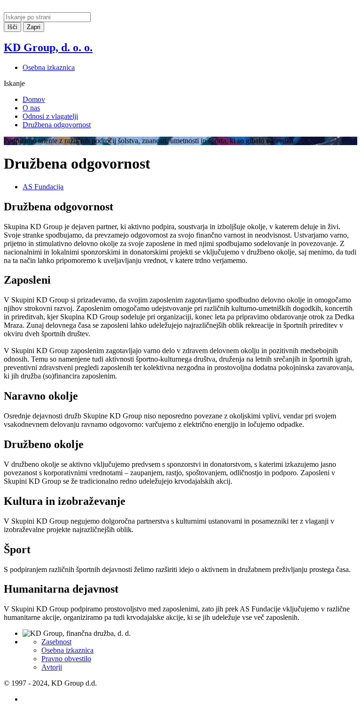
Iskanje (14, 83)
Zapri (33, 27)
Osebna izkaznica (49, 67)
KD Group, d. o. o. (48, 47)
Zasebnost (56, 642)
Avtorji (51, 667)
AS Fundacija (43, 187)
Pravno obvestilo (66, 659)
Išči (12, 27)
